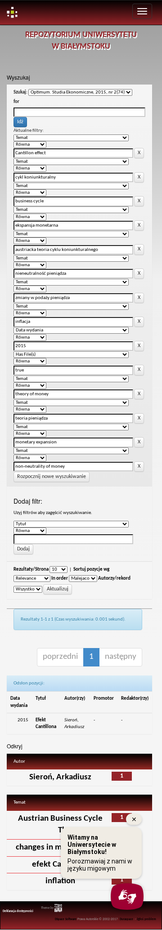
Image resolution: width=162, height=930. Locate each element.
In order (59, 578)
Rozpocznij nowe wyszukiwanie (51, 476)
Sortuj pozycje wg (91, 569)
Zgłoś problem (146, 919)
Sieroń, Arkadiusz (60, 777)
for (16, 101)
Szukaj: (20, 92)
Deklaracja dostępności (18, 911)
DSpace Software (65, 919)
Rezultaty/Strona (31, 569)
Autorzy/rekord (114, 578)
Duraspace (126, 919)
